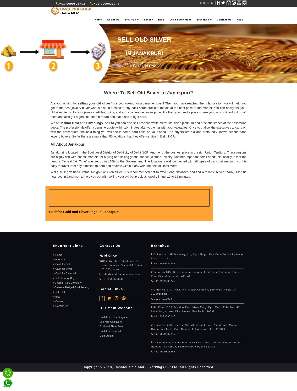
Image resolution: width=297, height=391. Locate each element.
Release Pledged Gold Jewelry (72, 287)
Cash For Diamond (110, 331)
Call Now (144, 65)
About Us (113, 19)
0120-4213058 (162, 298)
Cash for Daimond (65, 273)
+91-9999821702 (72, 3)
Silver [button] (147, 19)
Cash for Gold (63, 264)
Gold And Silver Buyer (112, 326)
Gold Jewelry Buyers (66, 278)
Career (59, 301)
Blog (161, 19)
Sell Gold (60, 291)
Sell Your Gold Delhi (111, 321)
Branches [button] (203, 19)
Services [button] (131, 19)
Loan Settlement (180, 19)
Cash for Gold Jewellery (68, 282)
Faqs (240, 19)
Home (98, 19)
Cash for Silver (63, 268)
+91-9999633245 (106, 3)
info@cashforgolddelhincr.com (122, 274)
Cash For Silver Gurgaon (114, 317)
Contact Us (224, 19)
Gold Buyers (107, 335)
